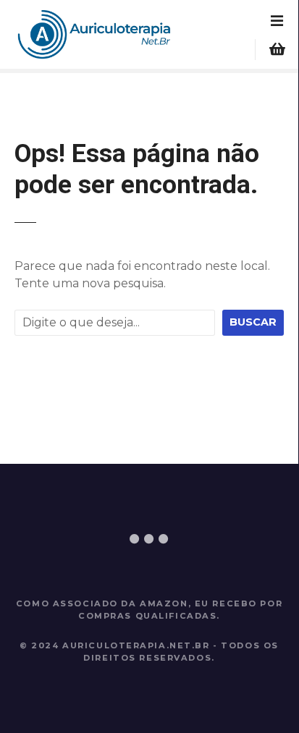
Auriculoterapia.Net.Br (136, 645)
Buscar (253, 322)
